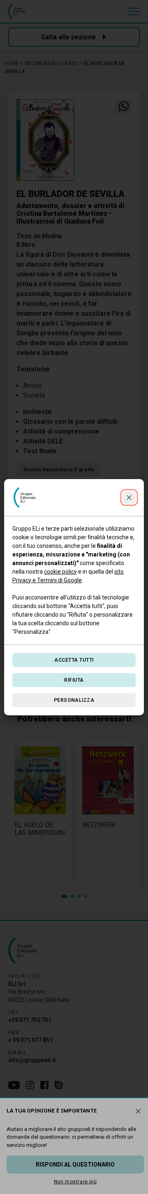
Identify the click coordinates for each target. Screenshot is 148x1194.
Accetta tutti (73, 660)
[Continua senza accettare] (129, 497)
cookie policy (60, 571)
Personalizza (74, 700)
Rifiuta (73, 680)
